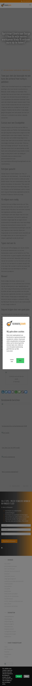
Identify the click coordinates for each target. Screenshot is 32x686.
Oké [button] (20, 360)
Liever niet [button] (12, 360)
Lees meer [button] (10, 351)
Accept (19, 676)
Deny (26, 676)
